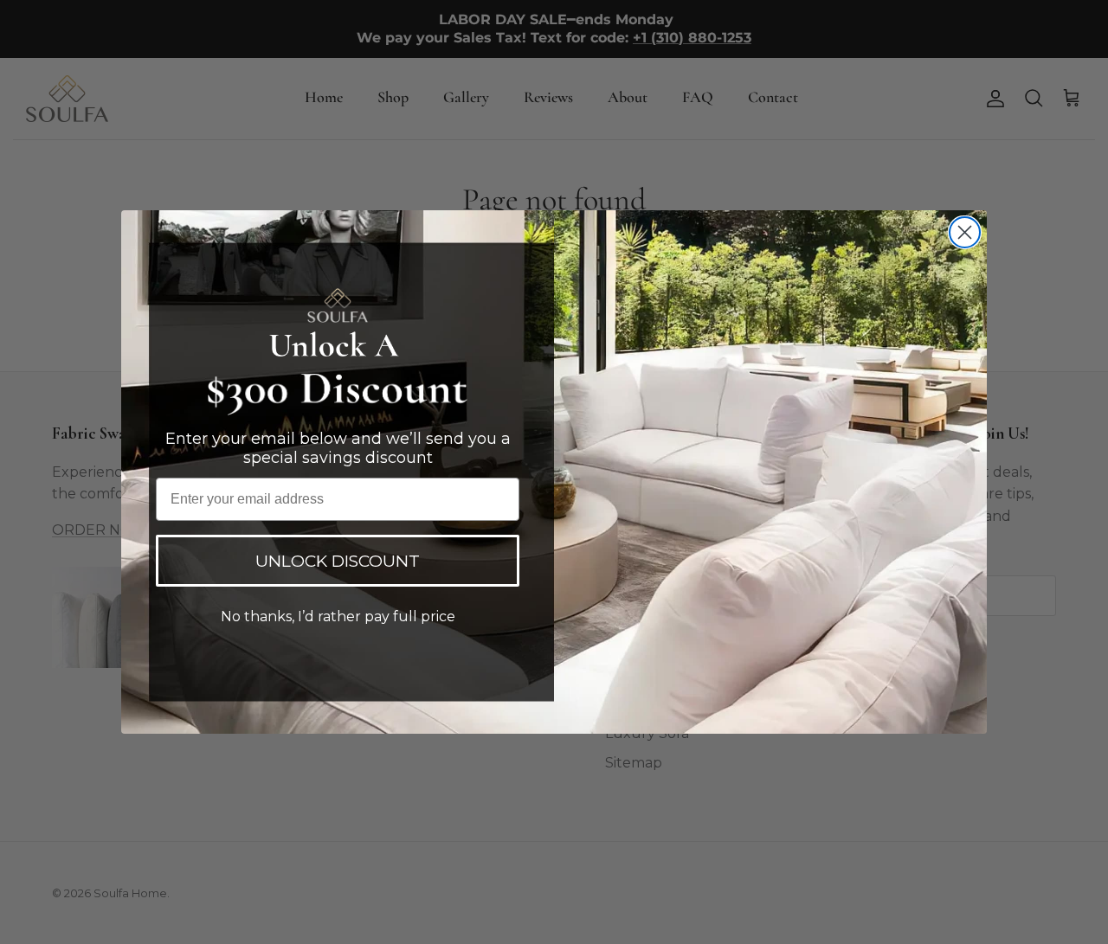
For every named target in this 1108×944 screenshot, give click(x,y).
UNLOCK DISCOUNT (337, 561)
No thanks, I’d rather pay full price (338, 616)
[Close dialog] (965, 232)
